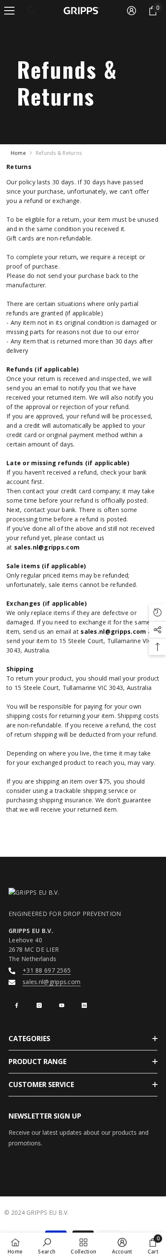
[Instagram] (39, 1005)
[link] (46, 1245)
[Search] (32, 11)
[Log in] (131, 10)
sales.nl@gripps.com (51, 982)
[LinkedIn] (84, 1005)
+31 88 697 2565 (47, 970)
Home (18, 153)
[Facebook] (17, 1005)
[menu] (9, 11)
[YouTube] (62, 1005)
